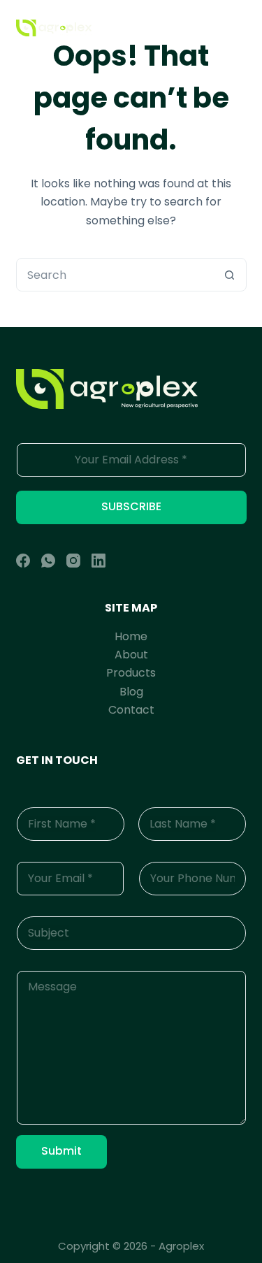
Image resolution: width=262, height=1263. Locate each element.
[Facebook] (23, 561)
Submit (61, 1151)
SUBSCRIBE (131, 506)
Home (131, 636)
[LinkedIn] (98, 561)
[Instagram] (73, 561)
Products (131, 673)
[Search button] (230, 275)
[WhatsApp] (48, 561)
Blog (131, 692)
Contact (131, 710)
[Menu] (240, 28)
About (131, 655)
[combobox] (115, 274)
